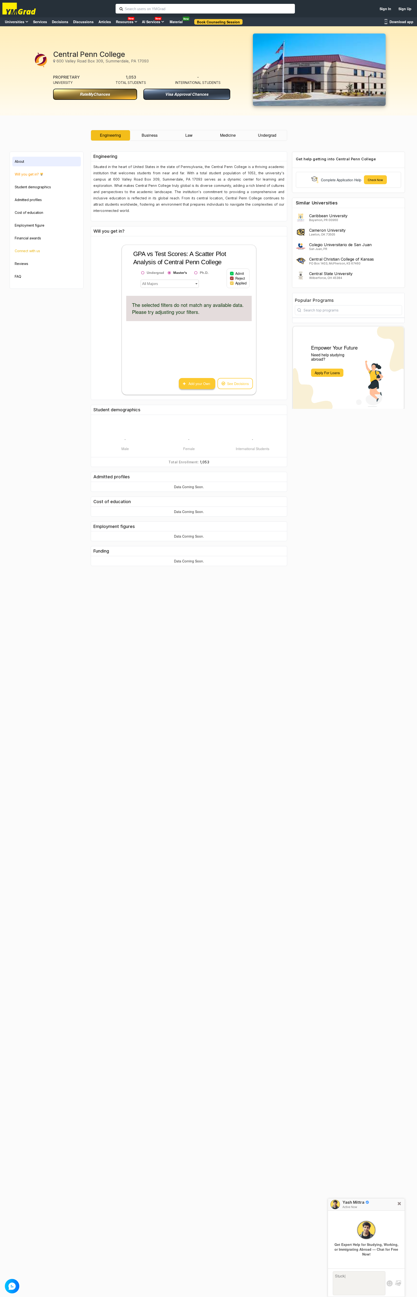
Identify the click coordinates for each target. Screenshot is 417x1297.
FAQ (18, 276)
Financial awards (28, 238)
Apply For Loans (327, 372)
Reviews (21, 264)
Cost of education (29, 212)
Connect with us (27, 251)
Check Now (375, 180)
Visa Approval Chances (186, 94)
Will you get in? (27, 174)
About (19, 161)
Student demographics (33, 187)
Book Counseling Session (218, 22)
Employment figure (29, 225)
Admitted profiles (28, 200)
